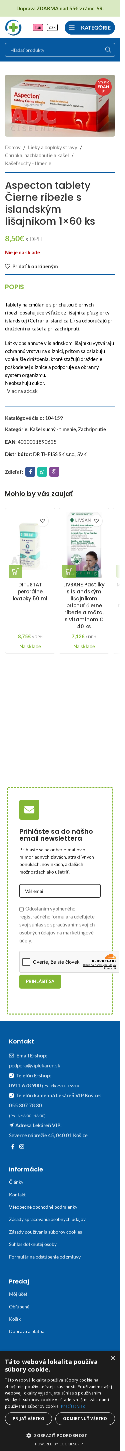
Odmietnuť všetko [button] (85, 1418)
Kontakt (17, 1194)
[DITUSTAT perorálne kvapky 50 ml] (30, 545)
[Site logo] (13, 27)
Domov (13, 147)
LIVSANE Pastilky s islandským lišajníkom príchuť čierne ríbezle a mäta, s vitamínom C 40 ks (84, 605)
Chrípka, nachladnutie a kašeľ (37, 155)
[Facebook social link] (30, 472)
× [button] (112, 1358)
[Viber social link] (54, 472)
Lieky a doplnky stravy (52, 147)
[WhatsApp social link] (42, 472)
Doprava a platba (26, 1331)
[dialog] (60, 1401)
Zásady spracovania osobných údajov (47, 1219)
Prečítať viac (73, 1406)
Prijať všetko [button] (28, 1418)
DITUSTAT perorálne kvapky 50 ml (30, 591)
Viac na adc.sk (22, 391)
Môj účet (18, 1294)
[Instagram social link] (21, 1147)
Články (16, 1182)
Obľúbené (19, 1306)
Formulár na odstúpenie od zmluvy (45, 1257)
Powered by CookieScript (60, 1443)
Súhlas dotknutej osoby (33, 1244)
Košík (15, 1319)
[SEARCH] (108, 50)
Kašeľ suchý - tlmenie (28, 163)
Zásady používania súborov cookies (45, 1232)
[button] (15, 571)
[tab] (14, 287)
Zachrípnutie (92, 429)
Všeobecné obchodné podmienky (43, 1207)
